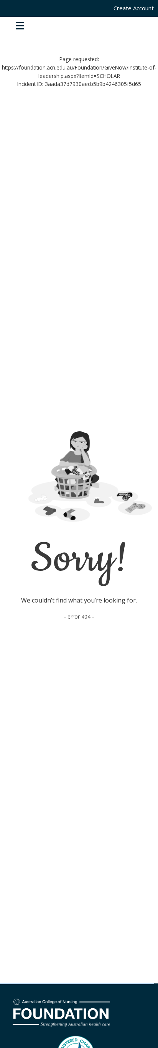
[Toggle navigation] (19, 25)
